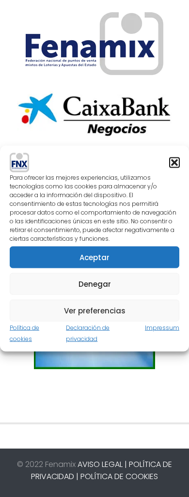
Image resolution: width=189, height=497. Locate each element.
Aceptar (94, 257)
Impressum (162, 328)
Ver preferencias (95, 310)
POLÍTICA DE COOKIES (119, 476)
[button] (174, 163)
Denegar (95, 284)
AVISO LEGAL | (102, 464)
